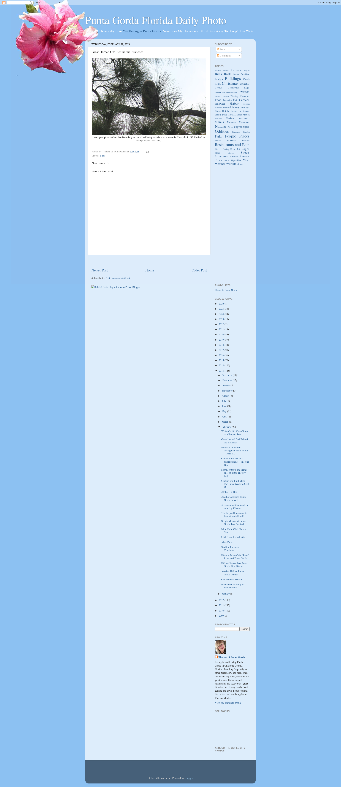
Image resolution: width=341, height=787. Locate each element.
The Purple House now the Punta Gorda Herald (234, 514)
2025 (221, 308)
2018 (221, 344)
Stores (231, 152)
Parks (218, 136)
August (226, 395)
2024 (221, 314)
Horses (218, 111)
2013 (221, 370)
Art (232, 70)
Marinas (238, 114)
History (235, 107)
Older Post (199, 270)
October (226, 385)
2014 (221, 365)
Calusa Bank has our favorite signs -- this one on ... (235, 461)
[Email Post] (147, 151)
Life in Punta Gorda (224, 114)
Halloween (220, 103)
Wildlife (231, 164)
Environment (231, 92)
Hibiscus (246, 104)
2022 (221, 324)
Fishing (234, 96)
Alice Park (226, 542)
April (225, 416)
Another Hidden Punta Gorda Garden (232, 573)
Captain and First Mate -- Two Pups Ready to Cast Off (235, 484)
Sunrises (233, 156)
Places (244, 136)
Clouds (218, 87)
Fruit (235, 100)
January (226, 593)
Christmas (230, 83)
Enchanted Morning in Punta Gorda (232, 586)
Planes (218, 140)
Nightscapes (242, 127)
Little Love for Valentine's (234, 537)
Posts (222, 49)
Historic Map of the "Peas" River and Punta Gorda (235, 557)
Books (236, 74)
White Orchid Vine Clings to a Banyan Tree (234, 433)
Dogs (247, 87)
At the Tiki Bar (229, 492)
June (224, 406)
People (230, 136)
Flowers (245, 96)
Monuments (244, 118)
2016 (221, 355)
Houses (233, 111)
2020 (221, 334)
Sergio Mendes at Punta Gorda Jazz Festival (233, 522)
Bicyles (246, 70)
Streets (245, 152)
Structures (221, 156)
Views (246, 160)
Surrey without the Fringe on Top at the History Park (234, 473)
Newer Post (99, 270)
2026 (221, 303)
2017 (221, 350)
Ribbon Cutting (222, 149)
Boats (227, 74)
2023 (221, 319)
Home (149, 270)
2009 (221, 615)
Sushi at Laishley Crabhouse (230, 548)
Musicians (244, 122)
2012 (221, 600)
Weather (220, 164)
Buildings (233, 78)
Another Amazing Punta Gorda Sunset (233, 498)
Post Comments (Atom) (117, 278)
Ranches (246, 140)
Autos (239, 70)
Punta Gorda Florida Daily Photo (155, 20)
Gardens (244, 100)
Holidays (245, 107)
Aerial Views (222, 70)
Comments (225, 55)
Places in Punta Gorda (226, 290)
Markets (230, 118)
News (230, 127)
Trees (218, 160)
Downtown (220, 92)
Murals (219, 122)
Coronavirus (233, 87)
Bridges (219, 79)
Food (218, 100)
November (227, 380)
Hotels (225, 111)
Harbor (234, 103)
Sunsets (245, 156)
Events (244, 91)
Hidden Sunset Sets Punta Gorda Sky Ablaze (234, 565)
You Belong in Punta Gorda (142, 31)
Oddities (222, 131)
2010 (221, 610)
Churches (245, 83)
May (224, 411)
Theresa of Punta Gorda (231, 657)
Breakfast (245, 74)
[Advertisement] (149, 261)
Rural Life (235, 149)
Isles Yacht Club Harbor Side (233, 530)
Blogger (189, 778)
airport (240, 164)
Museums (231, 122)
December (227, 375)
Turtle (226, 160)
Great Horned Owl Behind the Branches (234, 441)
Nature (220, 126)
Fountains (227, 100)
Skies (217, 152)
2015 (221, 360)
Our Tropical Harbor (231, 579)
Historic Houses (222, 107)
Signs (246, 149)
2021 (221, 329)
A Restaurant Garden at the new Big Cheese (235, 506)
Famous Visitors (222, 96)
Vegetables (236, 160)
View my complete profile (228, 702)
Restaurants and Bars (232, 144)
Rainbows (231, 140)
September (227, 390)
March (225, 421)
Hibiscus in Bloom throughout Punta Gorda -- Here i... (234, 450)
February (227, 426)
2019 (221, 339)
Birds (102, 155)
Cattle (218, 83)
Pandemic (236, 132)
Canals (246, 79)
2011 (221, 605)
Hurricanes (244, 111)
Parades (246, 132)
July (224, 401)
